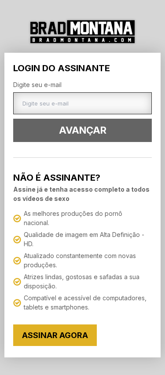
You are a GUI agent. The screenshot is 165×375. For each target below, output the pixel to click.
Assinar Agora (55, 335)
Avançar (82, 130)
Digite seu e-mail (37, 84)
